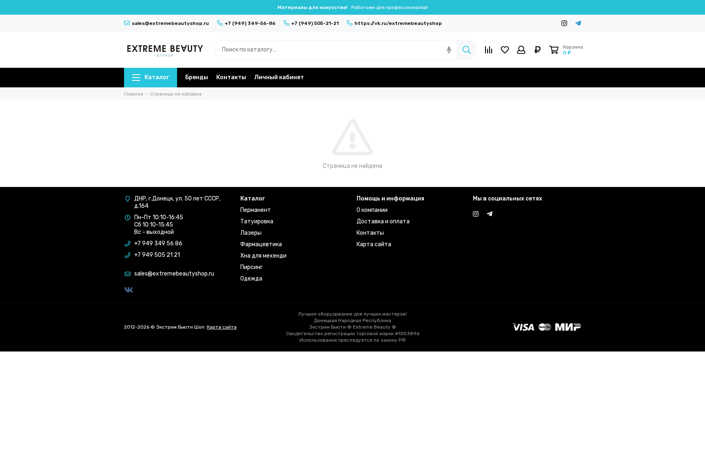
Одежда (251, 278)
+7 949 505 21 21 (157, 254)
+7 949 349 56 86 (158, 243)
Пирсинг (251, 267)
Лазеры (251, 232)
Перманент (255, 210)
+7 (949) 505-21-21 (315, 23)
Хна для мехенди (263, 255)
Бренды (196, 77)
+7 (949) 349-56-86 (250, 23)
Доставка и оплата (383, 221)
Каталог (156, 77)
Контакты (231, 77)
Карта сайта (374, 244)
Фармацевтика (261, 244)
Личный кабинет (279, 77)
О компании (372, 210)
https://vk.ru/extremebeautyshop (398, 23)
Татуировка (256, 221)
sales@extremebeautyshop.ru (170, 23)
